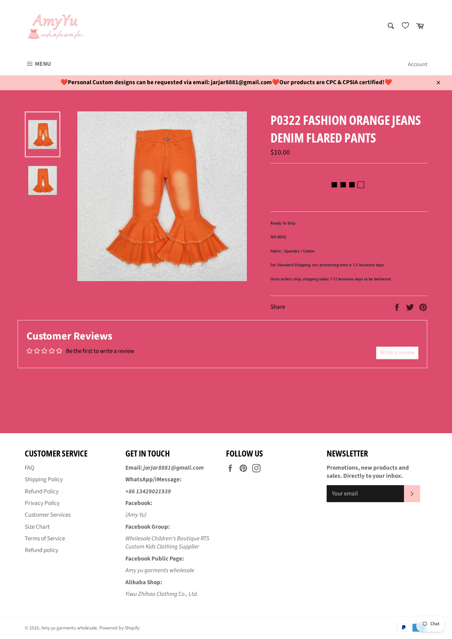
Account (417, 64)
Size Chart (37, 527)
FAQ (29, 468)
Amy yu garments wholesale (69, 628)
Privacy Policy (42, 503)
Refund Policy (42, 491)
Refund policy (41, 550)
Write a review (397, 352)
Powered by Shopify (119, 628)
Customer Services (48, 515)
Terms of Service (45, 538)
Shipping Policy (44, 479)
